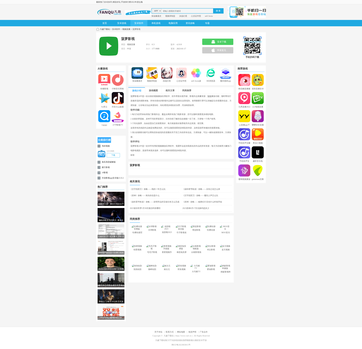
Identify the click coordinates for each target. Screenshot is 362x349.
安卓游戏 (121, 23)
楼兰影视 (106, 167)
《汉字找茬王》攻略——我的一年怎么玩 (147, 189)
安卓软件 (138, 23)
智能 (209, 96)
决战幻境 (183, 16)
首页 (104, 23)
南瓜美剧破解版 (109, 162)
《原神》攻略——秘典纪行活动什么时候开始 (202, 202)
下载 (113, 155)
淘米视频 (106, 146)
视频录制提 (170, 16)
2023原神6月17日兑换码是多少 (195, 208)
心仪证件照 (196, 16)
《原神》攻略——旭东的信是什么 (145, 195)
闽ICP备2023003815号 (181, 345)
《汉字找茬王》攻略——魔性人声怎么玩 (200, 195)
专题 (207, 23)
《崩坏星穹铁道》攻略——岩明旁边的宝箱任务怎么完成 (154, 202)
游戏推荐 (108, 2)
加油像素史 (156, 16)
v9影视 (105, 173)
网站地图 (181, 332)
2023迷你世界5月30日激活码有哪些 (145, 208)
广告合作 (204, 332)
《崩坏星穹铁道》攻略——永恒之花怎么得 (201, 189)
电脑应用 (173, 23)
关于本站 (158, 332)
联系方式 (170, 332)
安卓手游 (203, 340)
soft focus (209, 16)
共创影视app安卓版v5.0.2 (113, 178)
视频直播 (126, 29)
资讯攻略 (190, 23)
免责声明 (192, 332)
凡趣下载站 (105, 29)
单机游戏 (155, 23)
